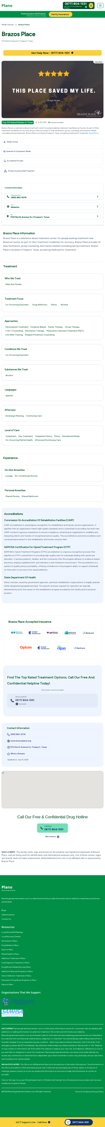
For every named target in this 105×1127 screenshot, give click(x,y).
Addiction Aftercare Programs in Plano (17, 971)
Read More (94, 133)
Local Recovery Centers (11, 937)
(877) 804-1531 (76, 3)
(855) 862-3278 (18, 197)
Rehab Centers (8, 25)
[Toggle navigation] (100, 5)
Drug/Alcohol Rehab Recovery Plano (16, 967)
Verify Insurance (8, 915)
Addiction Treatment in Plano (13, 958)
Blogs (4, 910)
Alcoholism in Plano (9, 941)
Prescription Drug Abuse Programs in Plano (19, 980)
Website (15, 207)
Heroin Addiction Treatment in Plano (16, 976)
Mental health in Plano (10, 954)
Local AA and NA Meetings (12, 932)
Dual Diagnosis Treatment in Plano (16, 963)
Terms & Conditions (83, 1092)
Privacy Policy (98, 1092)
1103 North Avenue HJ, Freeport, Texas (29, 217)
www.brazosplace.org (20, 741)
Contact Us (6, 919)
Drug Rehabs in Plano (10, 945)
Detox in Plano (7, 950)
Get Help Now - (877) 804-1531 (50, 52)
